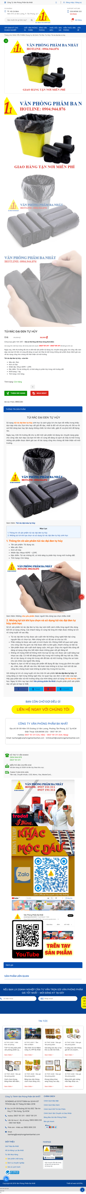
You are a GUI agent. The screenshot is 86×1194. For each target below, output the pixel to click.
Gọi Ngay (73, 14)
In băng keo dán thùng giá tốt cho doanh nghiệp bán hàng (73, 1049)
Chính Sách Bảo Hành (52, 1105)
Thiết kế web (71, 1183)
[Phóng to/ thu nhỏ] (1, 1188)
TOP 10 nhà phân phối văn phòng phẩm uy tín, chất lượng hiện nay (12, 1049)
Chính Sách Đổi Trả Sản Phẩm (55, 1109)
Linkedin (65, 689)
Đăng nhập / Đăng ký (74, 2)
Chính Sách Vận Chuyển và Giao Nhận (58, 1113)
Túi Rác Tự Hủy (44, 35)
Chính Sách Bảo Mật (51, 1101)
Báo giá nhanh (49, 1121)
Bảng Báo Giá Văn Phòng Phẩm (55, 1117)
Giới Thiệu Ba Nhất (12, 1146)
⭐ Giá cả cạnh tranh (12, 1167)
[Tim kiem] (31, 20)
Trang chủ (8, 35)
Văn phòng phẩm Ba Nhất (44, 681)
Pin (51, 689)
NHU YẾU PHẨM (19, 35)
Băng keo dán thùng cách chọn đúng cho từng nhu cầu (32, 1080)
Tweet (37, 689)
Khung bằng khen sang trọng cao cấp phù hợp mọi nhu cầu (52, 1080)
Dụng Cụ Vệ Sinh (32, 35)
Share (22, 689)
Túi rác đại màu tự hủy (25, 523)
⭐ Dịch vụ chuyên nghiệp (14, 1163)
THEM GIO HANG (17, 393)
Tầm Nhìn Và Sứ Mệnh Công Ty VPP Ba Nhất (33, 1049)
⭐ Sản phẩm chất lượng (14, 1159)
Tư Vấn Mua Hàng (11, 1154)
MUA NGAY (41, 393)
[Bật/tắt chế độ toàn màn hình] (3, 1188)
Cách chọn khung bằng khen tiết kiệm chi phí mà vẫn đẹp (11, 1080)
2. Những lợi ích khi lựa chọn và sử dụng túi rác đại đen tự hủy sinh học (38, 535)
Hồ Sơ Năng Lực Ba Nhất (14, 1150)
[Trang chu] (56, 2)
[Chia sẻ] (5, 1188)
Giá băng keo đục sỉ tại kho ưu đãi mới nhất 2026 (53, 1049)
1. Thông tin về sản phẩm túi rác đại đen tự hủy (27, 533)
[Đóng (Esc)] (8, 1188)
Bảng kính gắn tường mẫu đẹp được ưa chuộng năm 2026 (72, 1080)
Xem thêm (8, 1055)
